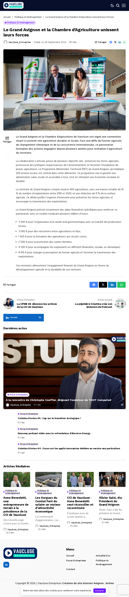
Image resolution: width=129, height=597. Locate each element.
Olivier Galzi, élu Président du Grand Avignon (110, 501)
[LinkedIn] (6, 565)
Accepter (99, 590)
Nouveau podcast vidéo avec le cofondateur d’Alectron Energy (54, 433)
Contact (70, 569)
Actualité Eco (103, 555)
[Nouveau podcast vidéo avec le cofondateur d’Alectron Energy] (9, 433)
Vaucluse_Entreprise (19, 42)
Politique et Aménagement (28, 17)
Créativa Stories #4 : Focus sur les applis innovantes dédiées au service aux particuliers (69, 448)
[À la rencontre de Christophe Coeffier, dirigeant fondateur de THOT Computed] (64, 371)
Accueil (7, 17)
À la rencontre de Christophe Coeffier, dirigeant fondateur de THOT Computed (58, 400)
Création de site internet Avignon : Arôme (88, 583)
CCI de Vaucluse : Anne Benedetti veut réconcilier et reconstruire (80, 503)
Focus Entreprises (76, 560)
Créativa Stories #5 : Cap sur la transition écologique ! (49, 418)
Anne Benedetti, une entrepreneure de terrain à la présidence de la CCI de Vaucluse (16, 506)
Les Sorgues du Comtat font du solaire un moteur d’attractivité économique (47, 504)
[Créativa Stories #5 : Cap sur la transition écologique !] (9, 418)
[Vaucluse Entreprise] (13, 5)
